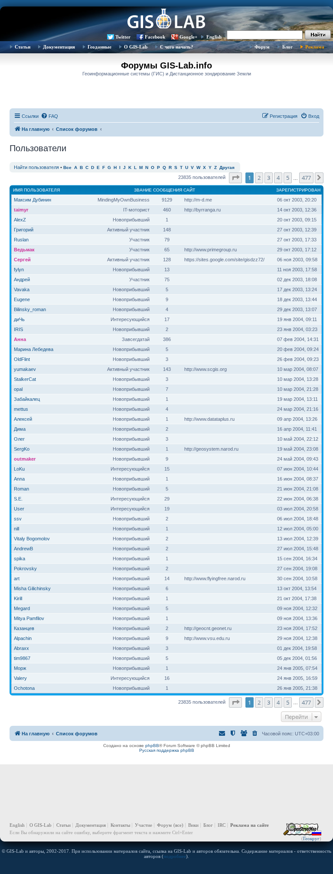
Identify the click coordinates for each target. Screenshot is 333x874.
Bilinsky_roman (30, 309)
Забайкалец (27, 399)
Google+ (188, 36)
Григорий (23, 229)
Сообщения (167, 190)
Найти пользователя (36, 167)
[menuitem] (49, 116)
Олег (19, 439)
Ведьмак (24, 249)
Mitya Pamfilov (29, 618)
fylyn (19, 269)
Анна (20, 339)
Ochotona (24, 688)
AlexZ (20, 219)
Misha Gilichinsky (32, 588)
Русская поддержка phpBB (166, 750)
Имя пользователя (36, 190)
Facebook (155, 36)
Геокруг (311, 838)
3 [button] (268, 178)
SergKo (21, 449)
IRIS (18, 329)
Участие (143, 825)
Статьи (22, 46)
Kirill (18, 598)
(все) (178, 825)
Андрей (22, 279)
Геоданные (99, 46)
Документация (59, 46)
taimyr (21, 209)
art (17, 578)
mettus (21, 409)
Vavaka (21, 289)
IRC (221, 825)
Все (67, 167)
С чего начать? (176, 46)
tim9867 (22, 658)
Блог (287, 46)
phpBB (152, 745)
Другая (227, 167)
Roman (21, 488)
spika (19, 558)
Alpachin (23, 638)
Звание (143, 190)
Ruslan (21, 239)
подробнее (174, 856)
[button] (235, 177)
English (214, 36)
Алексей (23, 419)
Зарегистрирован (298, 190)
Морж (20, 668)
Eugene (22, 299)
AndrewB (23, 548)
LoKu (19, 468)
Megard (22, 608)
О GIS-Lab (135, 46)
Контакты (120, 825)
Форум (262, 46)
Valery (20, 678)
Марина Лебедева (33, 349)
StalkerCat (25, 379)
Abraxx (21, 648)
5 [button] (287, 178)
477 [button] (306, 178)
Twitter (123, 36)
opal (18, 389)
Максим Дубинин (32, 199)
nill (16, 528)
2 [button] (259, 178)
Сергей (22, 259)
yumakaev (25, 369)
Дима (20, 429)
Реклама (314, 46)
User (19, 508)
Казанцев (24, 628)
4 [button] (278, 178)
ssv (18, 518)
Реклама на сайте (249, 825)
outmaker (25, 458)
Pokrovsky (25, 568)
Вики (193, 825)
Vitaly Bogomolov (32, 538)
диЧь (19, 319)
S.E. (18, 498)
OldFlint (22, 359)
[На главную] (166, 19)
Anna (19, 478)
